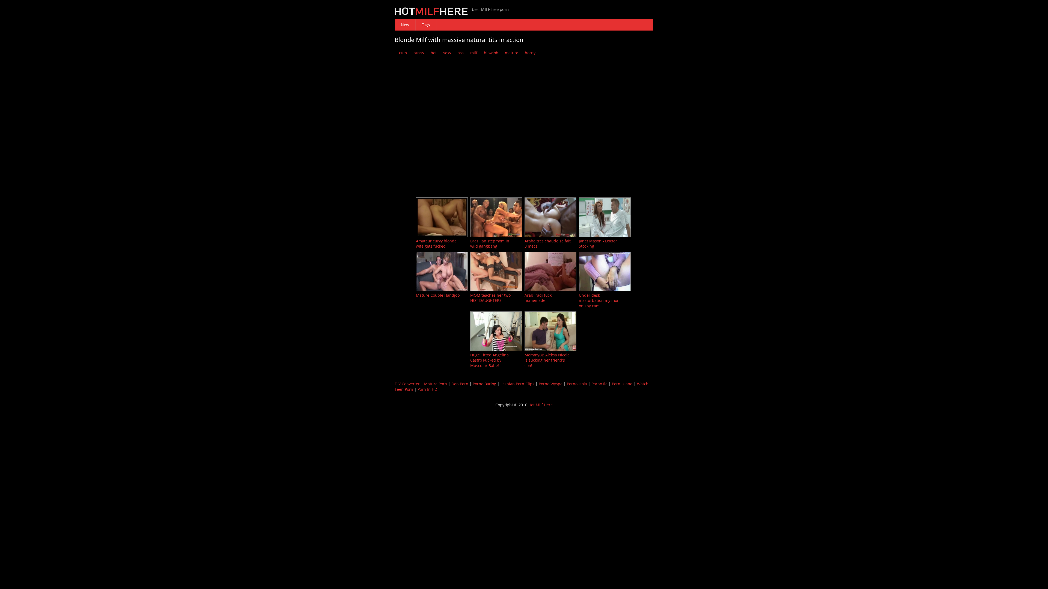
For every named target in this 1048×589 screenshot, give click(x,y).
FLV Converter (407, 383)
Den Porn (459, 383)
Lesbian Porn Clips (517, 383)
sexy (447, 52)
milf (473, 52)
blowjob (491, 52)
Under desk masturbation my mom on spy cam (600, 300)
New (405, 24)
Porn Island (622, 383)
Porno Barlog (484, 383)
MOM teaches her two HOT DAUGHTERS (490, 298)
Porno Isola (577, 383)
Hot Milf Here (540, 404)
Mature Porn (435, 383)
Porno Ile (599, 383)
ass (461, 52)
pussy (418, 52)
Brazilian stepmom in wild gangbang (489, 243)
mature (511, 52)
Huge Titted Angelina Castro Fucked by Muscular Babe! (489, 360)
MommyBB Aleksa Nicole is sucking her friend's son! (547, 360)
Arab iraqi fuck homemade (538, 298)
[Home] (431, 13)
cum (403, 52)
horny (530, 52)
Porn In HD (427, 389)
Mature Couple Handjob (438, 295)
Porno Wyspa (550, 383)
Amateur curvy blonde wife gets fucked (436, 243)
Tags (426, 24)
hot (434, 52)
